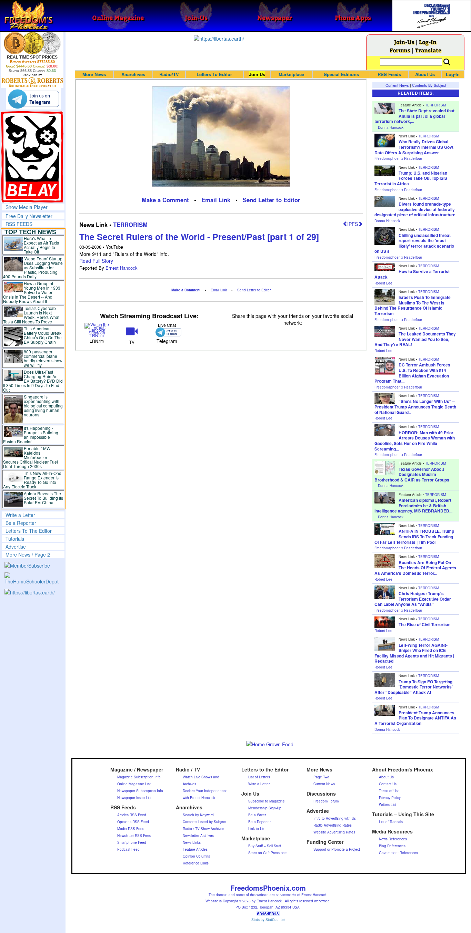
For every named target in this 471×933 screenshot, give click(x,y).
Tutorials (15, 538)
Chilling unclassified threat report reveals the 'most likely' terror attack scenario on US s (414, 243)
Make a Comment (165, 200)
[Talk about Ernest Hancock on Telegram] (166, 332)
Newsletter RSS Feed (134, 835)
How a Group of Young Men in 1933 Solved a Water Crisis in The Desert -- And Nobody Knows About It (31, 292)
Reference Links (196, 863)
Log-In (428, 41)
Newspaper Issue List (134, 797)
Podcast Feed (128, 849)
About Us (425, 74)
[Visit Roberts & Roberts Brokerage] (32, 43)
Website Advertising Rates (334, 832)
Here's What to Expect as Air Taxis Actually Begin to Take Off (41, 245)
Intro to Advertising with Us (334, 818)
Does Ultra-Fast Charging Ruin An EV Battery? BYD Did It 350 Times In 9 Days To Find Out (33, 381)
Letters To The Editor (29, 530)
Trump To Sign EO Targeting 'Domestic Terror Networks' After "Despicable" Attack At (413, 686)
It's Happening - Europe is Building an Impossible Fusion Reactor (30, 434)
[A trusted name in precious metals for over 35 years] (32, 80)
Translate (428, 50)
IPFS (352, 223)
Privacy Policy (390, 797)
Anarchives (133, 74)
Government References (398, 852)
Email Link (215, 200)
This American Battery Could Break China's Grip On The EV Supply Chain (43, 335)
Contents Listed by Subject (204, 821)
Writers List (387, 804)
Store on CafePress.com (267, 852)
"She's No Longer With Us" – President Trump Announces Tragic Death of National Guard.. (415, 406)
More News (94, 74)
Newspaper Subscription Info (140, 790)
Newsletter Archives (198, 835)
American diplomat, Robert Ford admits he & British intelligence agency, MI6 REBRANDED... (413, 505)
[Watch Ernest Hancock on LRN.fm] (96, 329)
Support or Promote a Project (336, 849)
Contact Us (388, 783)
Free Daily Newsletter (29, 215)
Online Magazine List (134, 783)
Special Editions (341, 74)
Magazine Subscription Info (139, 777)
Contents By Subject (429, 85)
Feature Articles (195, 849)
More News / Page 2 (28, 554)
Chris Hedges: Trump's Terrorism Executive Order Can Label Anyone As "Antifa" (412, 598)
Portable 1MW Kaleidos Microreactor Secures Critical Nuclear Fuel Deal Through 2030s (30, 457)
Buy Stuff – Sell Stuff (264, 845)
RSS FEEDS (19, 223)
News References (393, 839)
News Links (192, 842)
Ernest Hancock (122, 268)
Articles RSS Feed (131, 814)
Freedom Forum (326, 801)
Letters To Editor (214, 74)
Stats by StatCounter (268, 919)
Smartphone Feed (131, 842)
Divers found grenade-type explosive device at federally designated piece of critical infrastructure (414, 209)
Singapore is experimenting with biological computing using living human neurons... (43, 405)
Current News (397, 85)
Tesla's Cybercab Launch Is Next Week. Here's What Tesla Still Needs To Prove (31, 314)
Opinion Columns (196, 856)
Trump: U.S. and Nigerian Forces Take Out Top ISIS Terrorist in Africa (410, 178)
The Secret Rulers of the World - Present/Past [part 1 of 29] (199, 236)
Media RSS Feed (130, 828)
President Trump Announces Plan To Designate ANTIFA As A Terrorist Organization (415, 717)
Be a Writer (257, 814)
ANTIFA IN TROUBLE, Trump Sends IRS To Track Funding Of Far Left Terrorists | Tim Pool (414, 536)
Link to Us (256, 828)
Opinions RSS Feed (133, 821)
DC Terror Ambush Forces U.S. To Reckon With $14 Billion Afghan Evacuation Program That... (412, 373)
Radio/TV (169, 74)
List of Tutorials (391, 821)
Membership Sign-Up (264, 808)
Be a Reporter (21, 522)
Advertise (16, 546)
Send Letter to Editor (271, 200)
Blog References (392, 845)
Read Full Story (96, 260)
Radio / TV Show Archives (203, 828)
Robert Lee (383, 283)
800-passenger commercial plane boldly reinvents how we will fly (43, 358)
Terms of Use (389, 790)
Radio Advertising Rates (332, 825)
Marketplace (291, 74)
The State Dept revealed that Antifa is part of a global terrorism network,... (414, 115)
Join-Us (404, 41)
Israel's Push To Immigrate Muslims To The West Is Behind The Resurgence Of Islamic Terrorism (412, 305)
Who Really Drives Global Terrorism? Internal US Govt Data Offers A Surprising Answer (413, 146)
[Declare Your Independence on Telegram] (33, 98)
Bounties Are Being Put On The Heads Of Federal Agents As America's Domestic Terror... (415, 567)
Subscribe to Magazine (266, 801)
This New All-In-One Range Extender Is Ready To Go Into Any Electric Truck (32, 479)
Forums (400, 50)
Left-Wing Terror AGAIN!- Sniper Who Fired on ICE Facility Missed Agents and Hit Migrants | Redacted (414, 653)
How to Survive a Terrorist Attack (412, 274)
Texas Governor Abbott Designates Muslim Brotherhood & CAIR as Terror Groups (411, 474)
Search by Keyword (198, 814)
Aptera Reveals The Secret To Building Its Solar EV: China (43, 497)
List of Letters (259, 777)
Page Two (321, 777)
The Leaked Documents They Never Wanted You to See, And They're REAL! (415, 339)
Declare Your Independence (205, 790)
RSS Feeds (389, 74)
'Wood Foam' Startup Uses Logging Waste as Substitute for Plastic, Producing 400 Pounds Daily (33, 267)
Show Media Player (27, 207)
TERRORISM (130, 224)
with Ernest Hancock (199, 797)
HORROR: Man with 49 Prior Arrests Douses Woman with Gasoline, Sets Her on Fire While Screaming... (414, 440)
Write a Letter (20, 514)
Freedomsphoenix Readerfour (398, 158)
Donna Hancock (390, 127)
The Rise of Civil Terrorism (425, 624)
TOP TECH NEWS (30, 231)
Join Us (257, 74)
